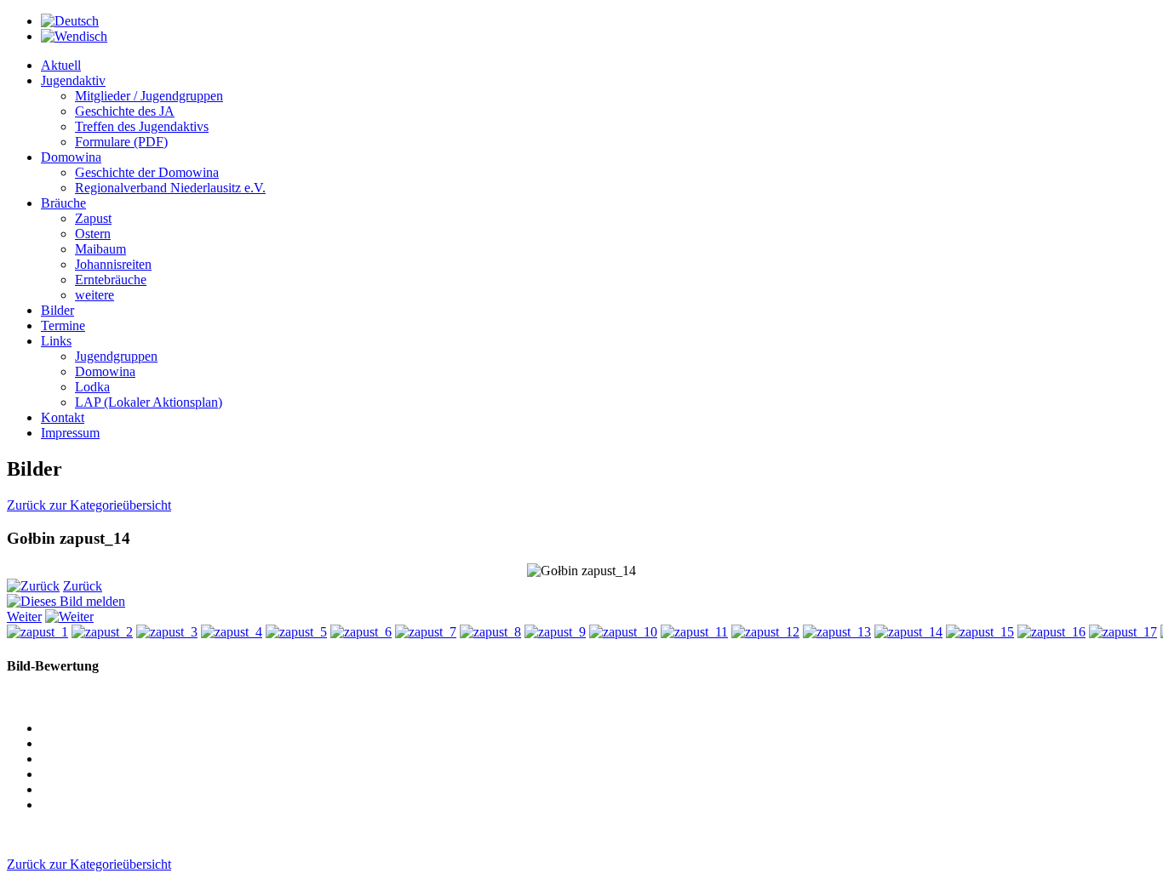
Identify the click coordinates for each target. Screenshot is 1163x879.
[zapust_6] (361, 632)
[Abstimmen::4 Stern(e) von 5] (598, 789)
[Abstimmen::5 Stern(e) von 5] (598, 805)
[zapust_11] (694, 632)
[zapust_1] (37, 632)
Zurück (82, 586)
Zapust (93, 218)
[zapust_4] (231, 632)
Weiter (24, 616)
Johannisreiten (113, 264)
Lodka (92, 387)
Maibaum (100, 249)
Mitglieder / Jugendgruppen (149, 95)
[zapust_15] (980, 632)
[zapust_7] (425, 632)
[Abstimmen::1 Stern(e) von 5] (598, 743)
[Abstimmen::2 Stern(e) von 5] (598, 759)
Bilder (57, 310)
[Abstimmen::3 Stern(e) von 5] (598, 774)
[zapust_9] (555, 632)
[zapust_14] (908, 632)
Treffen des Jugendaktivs (142, 126)
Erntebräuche (110, 279)
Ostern (93, 233)
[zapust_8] (490, 632)
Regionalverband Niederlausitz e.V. (170, 187)
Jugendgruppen (116, 356)
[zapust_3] (167, 632)
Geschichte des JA (125, 111)
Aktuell (61, 65)
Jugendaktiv (73, 80)
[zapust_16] (1051, 632)
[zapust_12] (765, 632)
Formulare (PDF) (121, 141)
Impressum (70, 432)
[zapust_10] (623, 632)
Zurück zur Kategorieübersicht (89, 505)
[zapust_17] (1123, 632)
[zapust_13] (837, 632)
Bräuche (63, 203)
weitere (94, 295)
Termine (63, 325)
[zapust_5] (296, 632)
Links (56, 341)
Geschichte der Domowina (147, 172)
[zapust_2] (102, 632)
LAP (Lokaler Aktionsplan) (148, 402)
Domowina (71, 157)
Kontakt (62, 417)
